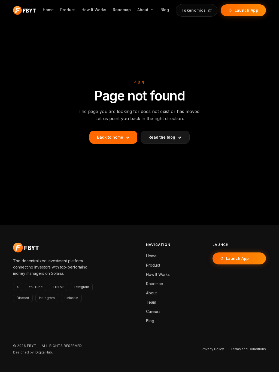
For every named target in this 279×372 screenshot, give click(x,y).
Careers (153, 311)
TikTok (58, 287)
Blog (164, 9)
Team (151, 302)
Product (67, 9)
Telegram (81, 287)
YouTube (36, 287)
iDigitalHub (43, 352)
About (142, 9)
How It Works (93, 9)
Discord (23, 298)
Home (48, 9)
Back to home (110, 137)
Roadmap (122, 9)
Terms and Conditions (248, 349)
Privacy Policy (213, 349)
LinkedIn (71, 298)
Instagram (47, 298)
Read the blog (161, 137)
